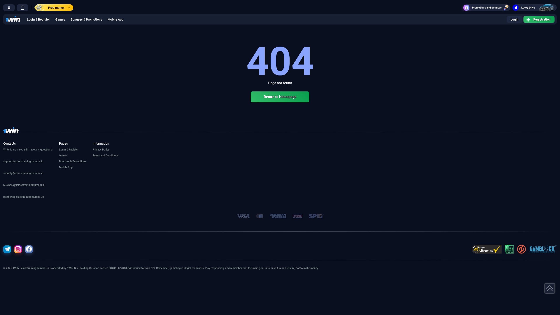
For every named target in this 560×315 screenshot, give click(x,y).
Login (514, 19)
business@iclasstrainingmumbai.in (24, 185)
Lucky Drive (528, 7)
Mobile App (115, 19)
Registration (542, 19)
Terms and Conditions (106, 155)
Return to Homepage (280, 97)
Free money (56, 7)
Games (60, 19)
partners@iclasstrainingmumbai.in (23, 196)
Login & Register (38, 19)
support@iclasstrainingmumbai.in (23, 161)
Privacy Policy (101, 149)
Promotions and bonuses (487, 7)
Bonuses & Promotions (86, 19)
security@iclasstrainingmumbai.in (23, 173)
